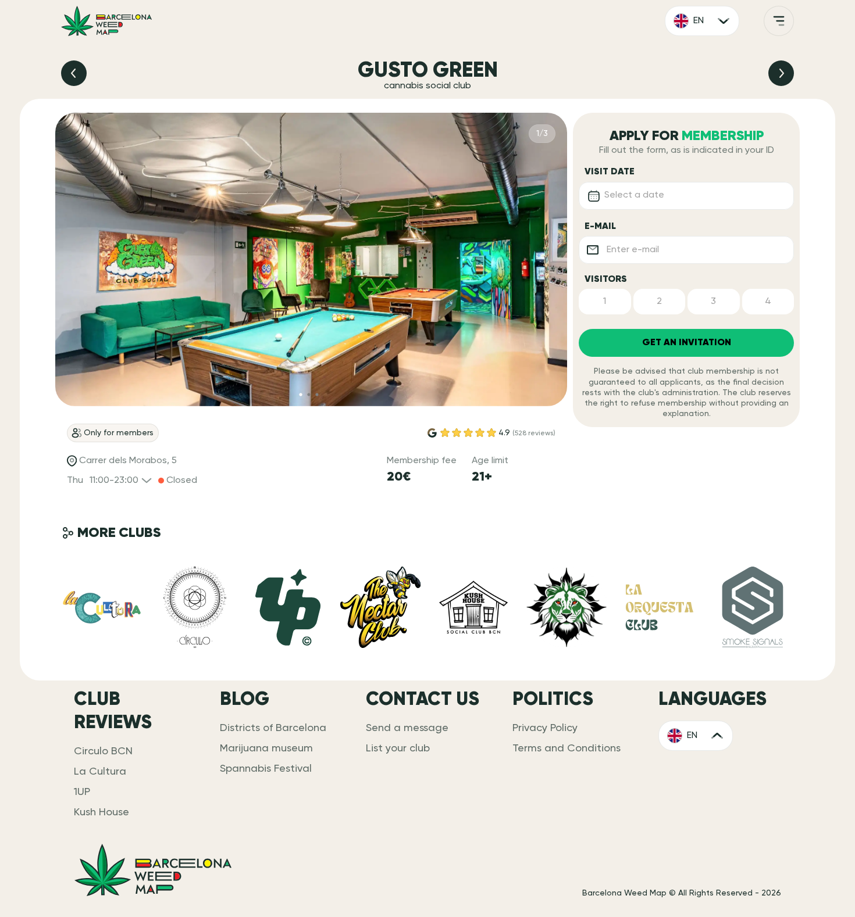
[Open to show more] (779, 21)
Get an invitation (686, 343)
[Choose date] (593, 195)
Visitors (606, 279)
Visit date (610, 172)
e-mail (600, 226)
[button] (605, 301)
